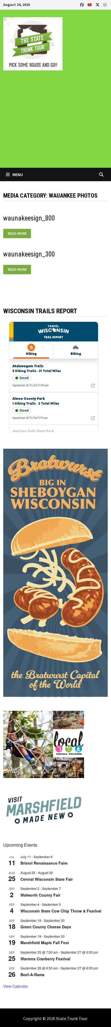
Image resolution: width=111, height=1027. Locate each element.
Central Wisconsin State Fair (46, 879)
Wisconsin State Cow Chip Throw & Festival (60, 911)
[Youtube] (90, 4)
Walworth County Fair (40, 895)
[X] (98, 4)
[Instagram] (105, 4)
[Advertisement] (55, 123)
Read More (19, 232)
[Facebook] (82, 4)
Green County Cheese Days (45, 926)
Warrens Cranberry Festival (45, 958)
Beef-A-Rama (32, 974)
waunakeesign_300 (29, 254)
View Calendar (15, 986)
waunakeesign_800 (29, 218)
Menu (17, 174)
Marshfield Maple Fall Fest (44, 942)
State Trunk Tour (71, 1018)
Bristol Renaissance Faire (44, 863)
